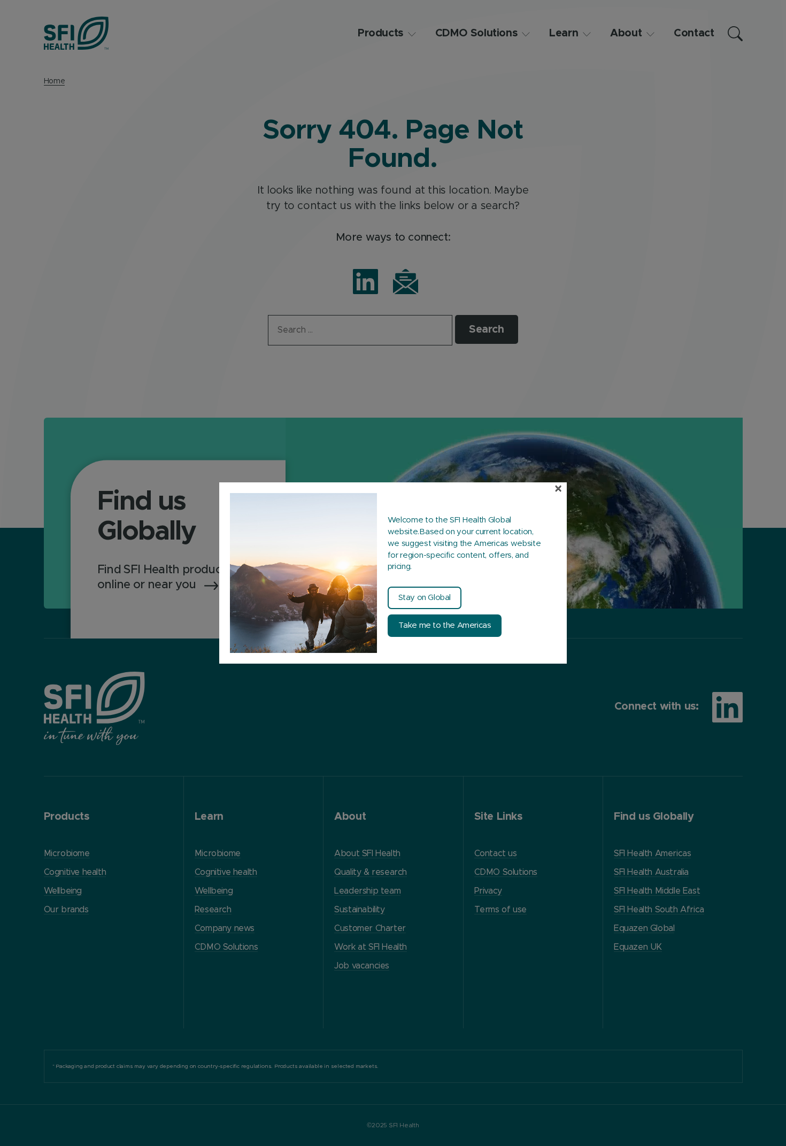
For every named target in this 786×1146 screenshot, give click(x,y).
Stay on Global (424, 598)
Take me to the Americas (444, 625)
